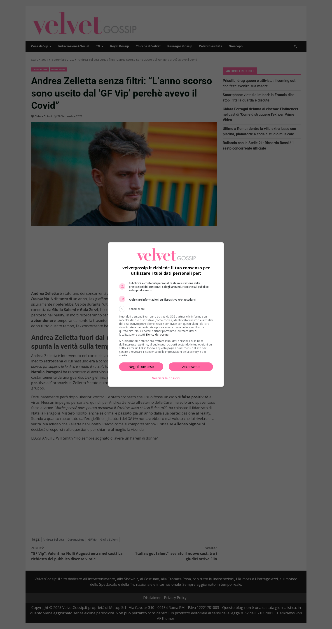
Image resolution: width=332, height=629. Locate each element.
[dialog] (166, 314)
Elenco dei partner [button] (158, 334)
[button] (166, 309)
